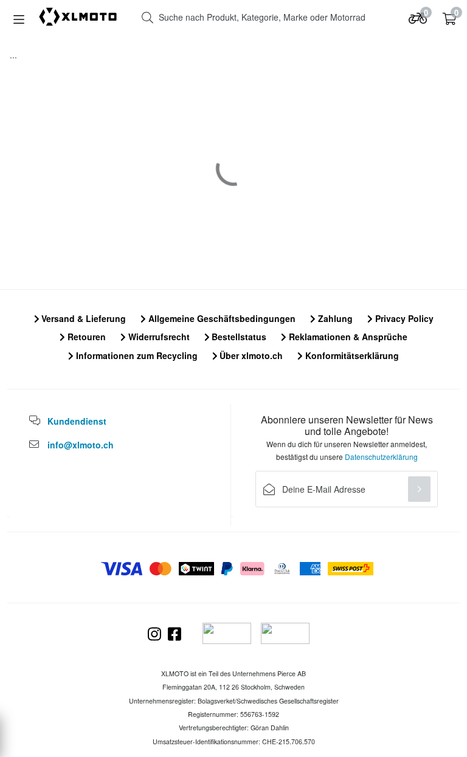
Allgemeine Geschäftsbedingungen (221, 318)
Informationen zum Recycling (136, 355)
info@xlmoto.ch (80, 445)
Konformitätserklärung (351, 355)
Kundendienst (76, 421)
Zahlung (334, 318)
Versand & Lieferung (82, 318)
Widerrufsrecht (158, 337)
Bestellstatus (237, 337)
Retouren (85, 337)
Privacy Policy (403, 318)
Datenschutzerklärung (381, 456)
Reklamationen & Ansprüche (346, 337)
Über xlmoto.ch (250, 355)
